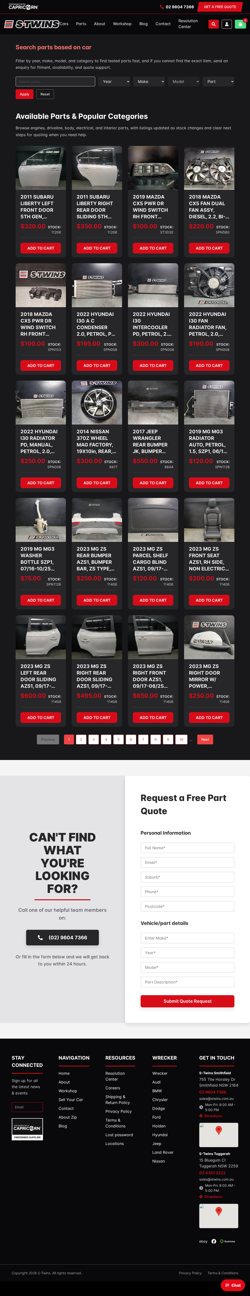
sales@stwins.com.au (216, 1098)
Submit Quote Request (188, 1001)
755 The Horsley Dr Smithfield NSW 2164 (218, 1082)
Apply (24, 94)
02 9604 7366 (180, 6)
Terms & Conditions (223, 1273)
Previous (48, 739)
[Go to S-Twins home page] (32, 24)
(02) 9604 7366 (68, 938)
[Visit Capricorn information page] (24, 7)
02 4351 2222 (212, 1172)
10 (181, 739)
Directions (213, 1116)
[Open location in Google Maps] (218, 1135)
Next (205, 739)
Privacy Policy (190, 1273)
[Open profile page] (227, 24)
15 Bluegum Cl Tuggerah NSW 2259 (218, 1163)
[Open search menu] (213, 24)
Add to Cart (40, 248)
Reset (45, 94)
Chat (236, 1285)
